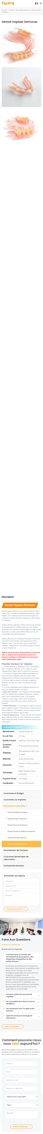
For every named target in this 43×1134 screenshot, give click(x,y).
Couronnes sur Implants (15, 799)
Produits (11, 10)
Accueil (4, 10)
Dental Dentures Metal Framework (21, 831)
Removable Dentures (22, 10)
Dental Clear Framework (17, 825)
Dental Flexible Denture (17, 838)
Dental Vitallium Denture (17, 812)
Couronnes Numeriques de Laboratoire (16, 858)
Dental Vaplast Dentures (17, 844)
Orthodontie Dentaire (14, 865)
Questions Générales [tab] (11, 945)
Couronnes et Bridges (14, 793)
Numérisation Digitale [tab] (12, 949)
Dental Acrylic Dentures (17, 819)
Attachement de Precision (16, 850)
